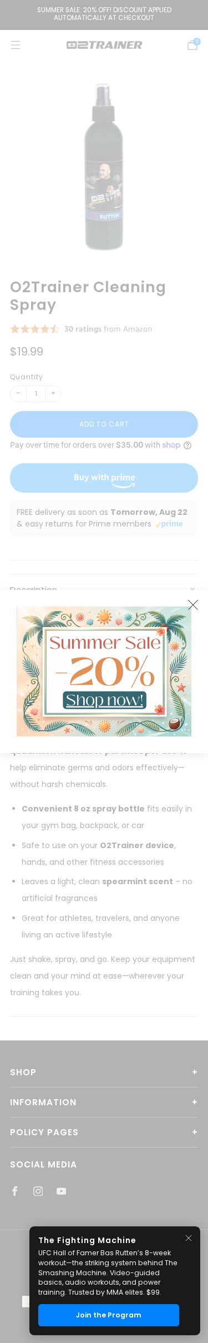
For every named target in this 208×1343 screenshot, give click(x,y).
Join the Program (108, 1315)
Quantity (26, 377)
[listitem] (104, 15)
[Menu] (15, 45)
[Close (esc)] (193, 605)
